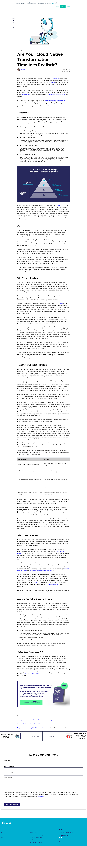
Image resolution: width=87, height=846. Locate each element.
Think (24, 50)
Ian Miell (23, 69)
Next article (52, 736)
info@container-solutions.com (67, 832)
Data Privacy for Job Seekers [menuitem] (37, 837)
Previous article (35, 736)
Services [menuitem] (3, 835)
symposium (55, 79)
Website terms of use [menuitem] (35, 830)
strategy (30, 50)
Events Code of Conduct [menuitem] (36, 842)
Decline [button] (68, 6)
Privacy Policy (54, 3)
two (53, 82)
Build (19, 50)
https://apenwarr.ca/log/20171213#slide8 (30, 728)
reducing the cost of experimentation (41, 571)
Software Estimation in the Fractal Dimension (31, 724)
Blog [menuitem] (2, 837)
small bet (36, 582)
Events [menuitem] (2, 832)
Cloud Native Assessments (57, 94)
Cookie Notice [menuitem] (33, 840)
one (50, 82)
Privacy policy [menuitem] (33, 832)
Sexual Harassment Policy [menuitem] (36, 835)
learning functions (53, 584)
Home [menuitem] (2, 830)
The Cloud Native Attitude (33, 674)
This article (59, 304)
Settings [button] (57, 6)
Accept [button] (62, 6)
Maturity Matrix (26, 94)
